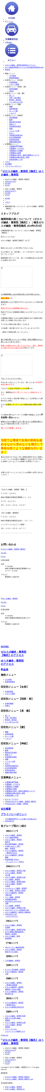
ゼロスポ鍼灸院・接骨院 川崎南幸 (18, 912)
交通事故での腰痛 (16, 151)
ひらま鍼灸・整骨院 (12, 906)
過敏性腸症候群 (15, 142)
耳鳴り (11, 91)
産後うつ (12, 124)
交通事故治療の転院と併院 (19, 157)
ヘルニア (12, 113)
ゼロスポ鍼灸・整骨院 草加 (15, 930)
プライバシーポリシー (13, 166)
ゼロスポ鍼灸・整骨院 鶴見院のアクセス (20, 65)
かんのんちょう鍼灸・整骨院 (16, 888)
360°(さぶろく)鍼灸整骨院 (14, 947)
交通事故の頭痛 (15, 153)
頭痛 (11, 129)
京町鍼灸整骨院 (11, 899)
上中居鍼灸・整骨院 (12, 961)
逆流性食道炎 (14, 140)
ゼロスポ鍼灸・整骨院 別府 (15, 1016)
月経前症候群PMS (16, 135)
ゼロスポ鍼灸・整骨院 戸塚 (15, 871)
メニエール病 (14, 131)
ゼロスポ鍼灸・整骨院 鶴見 (15, 882)
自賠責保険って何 (16, 159)
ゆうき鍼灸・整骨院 (12, 879)
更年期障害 (13, 118)
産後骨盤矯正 (14, 78)
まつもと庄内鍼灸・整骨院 (15, 969)
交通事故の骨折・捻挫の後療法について (24, 155)
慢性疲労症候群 (15, 122)
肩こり (11, 95)
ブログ (7, 162)
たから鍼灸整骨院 (11, 837)
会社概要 (8, 164)
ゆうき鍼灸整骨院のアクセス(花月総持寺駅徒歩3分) (24, 67)
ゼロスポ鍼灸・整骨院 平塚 (15, 908)
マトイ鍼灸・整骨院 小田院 (15, 890)
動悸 (11, 120)
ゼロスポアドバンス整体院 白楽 (17, 910)
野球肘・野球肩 (15, 100)
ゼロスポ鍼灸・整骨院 (13, 835)
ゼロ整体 (12, 76)
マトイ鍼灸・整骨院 (12, 897)
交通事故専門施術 (16, 146)
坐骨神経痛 (13, 109)
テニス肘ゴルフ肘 (16, 102)
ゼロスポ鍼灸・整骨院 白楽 (15, 877)
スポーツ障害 (14, 84)
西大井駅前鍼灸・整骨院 (14, 844)
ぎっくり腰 (13, 111)
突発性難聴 (13, 89)
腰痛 (11, 106)
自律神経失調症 (15, 126)
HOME (7, 198)
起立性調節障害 (15, 137)
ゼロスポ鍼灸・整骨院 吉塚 (15, 1023)
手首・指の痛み (15, 98)
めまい (11, 133)
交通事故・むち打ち (16, 148)
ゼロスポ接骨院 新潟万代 (14, 1007)
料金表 (7, 69)
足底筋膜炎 (13, 82)
